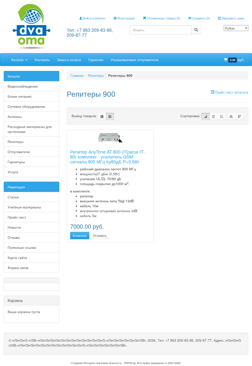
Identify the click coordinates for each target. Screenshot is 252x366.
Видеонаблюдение (23, 86)
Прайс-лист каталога (231, 92)
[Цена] (222, 116)
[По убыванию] (239, 116)
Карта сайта (17, 257)
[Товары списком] (102, 116)
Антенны (15, 116)
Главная (77, 75)
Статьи (13, 196)
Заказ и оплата (69, 59)
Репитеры (15, 141)
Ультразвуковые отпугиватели (134, 59)
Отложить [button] (100, 235)
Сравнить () (200, 18)
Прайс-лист (17, 217)
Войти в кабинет (94, 18)
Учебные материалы (24, 207)
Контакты (42, 59)
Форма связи (18, 267)
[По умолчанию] (205, 116)
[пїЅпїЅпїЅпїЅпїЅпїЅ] (31, 26)
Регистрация (126, 18)
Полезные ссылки (22, 247)
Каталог (18, 59)
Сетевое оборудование (26, 106)
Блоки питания (20, 96)
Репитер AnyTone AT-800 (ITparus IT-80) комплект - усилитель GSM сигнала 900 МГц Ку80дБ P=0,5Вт (107, 156)
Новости (14, 227)
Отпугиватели (19, 151)
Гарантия (95, 59)
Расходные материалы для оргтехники (30, 129)
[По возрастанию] (231, 116)
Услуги (13, 171)
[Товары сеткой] (110, 116)
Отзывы (14, 237)
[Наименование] (213, 116)
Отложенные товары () (163, 18)
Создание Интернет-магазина (89, 363)
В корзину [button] (80, 235)
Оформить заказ (233, 18)
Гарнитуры (16, 161)
